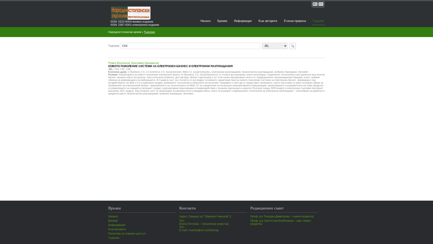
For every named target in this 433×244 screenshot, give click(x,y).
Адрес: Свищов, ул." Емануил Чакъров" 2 (205, 216)
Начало (205, 21)
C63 (116, 69)
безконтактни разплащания (257, 71)
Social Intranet (173, 71)
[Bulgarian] (315, 5)
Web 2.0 (187, 71)
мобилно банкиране (285, 71)
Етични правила (295, 21)
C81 (122, 69)
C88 (128, 69)
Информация (243, 21)
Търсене (318, 21)
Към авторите (267, 21)
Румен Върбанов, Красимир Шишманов (170, 64)
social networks (201, 71)
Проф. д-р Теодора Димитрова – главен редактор (282, 216)
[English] (321, 5)
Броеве (222, 21)
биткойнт (303, 71)
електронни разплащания (226, 71)
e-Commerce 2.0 (155, 71)
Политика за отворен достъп (126, 233)
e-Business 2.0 (136, 71)
